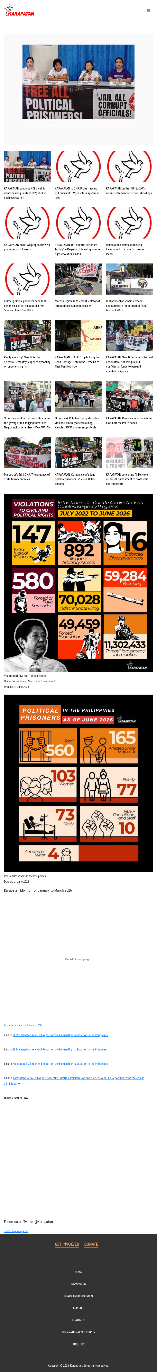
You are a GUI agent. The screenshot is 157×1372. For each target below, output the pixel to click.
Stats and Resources (78, 1296)
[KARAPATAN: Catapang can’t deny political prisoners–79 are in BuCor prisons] (78, 452)
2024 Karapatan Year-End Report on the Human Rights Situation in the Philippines (60, 1049)
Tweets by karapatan (16, 1231)
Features (78, 1320)
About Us (78, 1344)
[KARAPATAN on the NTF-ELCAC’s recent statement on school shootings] (129, 166)
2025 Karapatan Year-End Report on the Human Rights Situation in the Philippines (60, 1035)
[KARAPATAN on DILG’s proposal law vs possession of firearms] (27, 223)
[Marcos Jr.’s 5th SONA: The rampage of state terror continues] (27, 452)
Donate (91, 1244)
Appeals (78, 1308)
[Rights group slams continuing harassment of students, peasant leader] (129, 223)
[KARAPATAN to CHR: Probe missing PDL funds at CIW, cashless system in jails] (78, 166)
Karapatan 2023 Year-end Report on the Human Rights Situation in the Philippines (60, 1064)
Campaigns (78, 1284)
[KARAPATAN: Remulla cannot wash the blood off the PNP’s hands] (129, 396)
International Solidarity (78, 1332)
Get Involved (67, 1244)
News (78, 1272)
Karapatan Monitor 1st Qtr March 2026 (23, 1025)
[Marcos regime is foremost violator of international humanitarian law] (78, 279)
